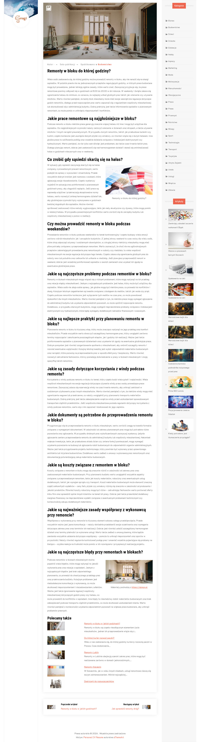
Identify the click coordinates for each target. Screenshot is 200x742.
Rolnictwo (172, 122)
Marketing (172, 68)
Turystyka (172, 156)
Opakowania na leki (176, 278)
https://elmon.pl (139, 587)
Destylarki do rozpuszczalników (99, 681)
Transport (172, 149)
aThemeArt (119, 737)
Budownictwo (105, 64)
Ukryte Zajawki (174, 162)
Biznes (171, 20)
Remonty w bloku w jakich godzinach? (102, 623)
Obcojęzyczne (174, 95)
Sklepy (171, 129)
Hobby (171, 54)
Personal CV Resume (93, 737)
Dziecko (171, 41)
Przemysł (172, 115)
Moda (170, 74)
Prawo (170, 108)
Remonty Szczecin (92, 666)
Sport (170, 135)
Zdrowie (171, 190)
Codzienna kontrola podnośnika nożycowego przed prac (178, 367)
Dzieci (171, 34)
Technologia (173, 142)
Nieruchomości (174, 88)
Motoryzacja (173, 81)
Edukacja (172, 47)
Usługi (171, 176)
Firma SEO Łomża (176, 391)
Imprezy (171, 61)
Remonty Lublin (91, 652)
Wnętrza (172, 183)
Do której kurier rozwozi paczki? (99, 637)
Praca (170, 102)
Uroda (170, 169)
